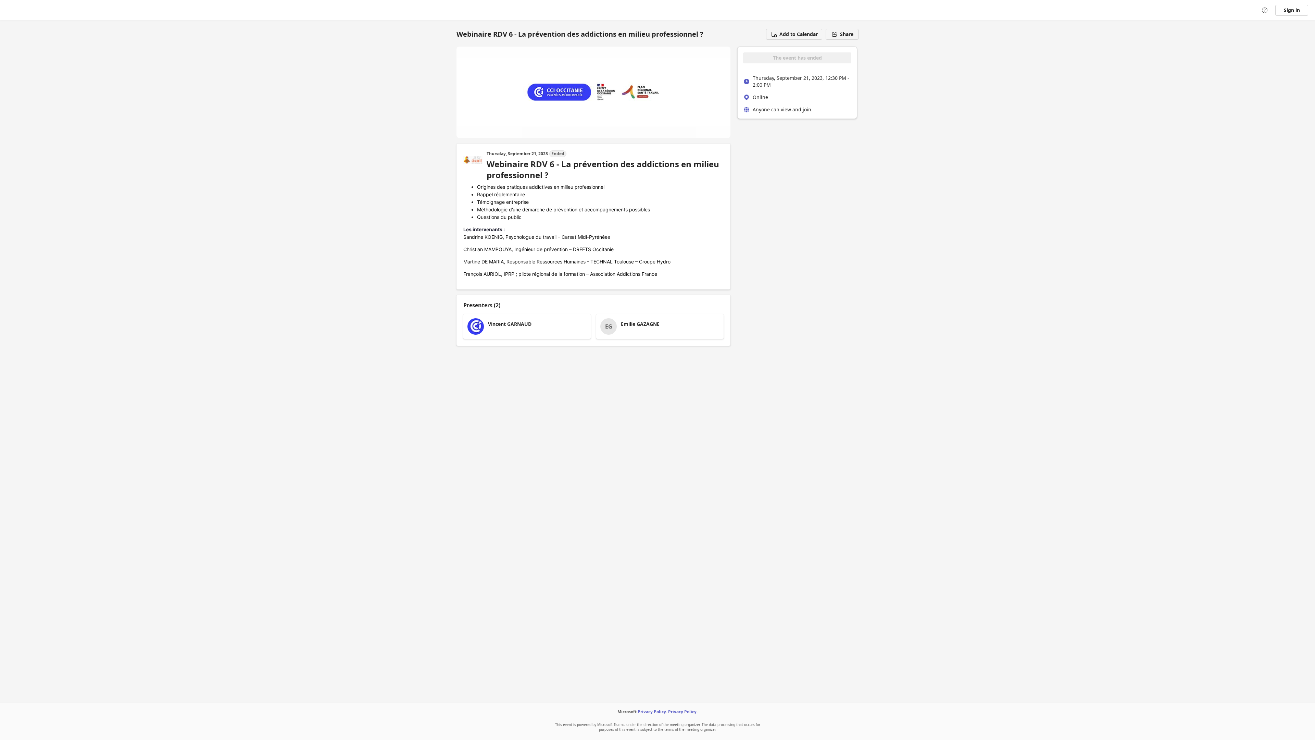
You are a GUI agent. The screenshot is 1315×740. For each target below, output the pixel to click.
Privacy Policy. (652, 712)
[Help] (1264, 10)
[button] (794, 34)
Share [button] (846, 34)
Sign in (1292, 10)
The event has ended (797, 57)
